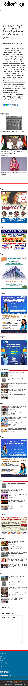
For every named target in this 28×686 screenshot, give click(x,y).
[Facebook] (11, 683)
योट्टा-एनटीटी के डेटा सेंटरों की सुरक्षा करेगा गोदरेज (12, 132)
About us (2, 659)
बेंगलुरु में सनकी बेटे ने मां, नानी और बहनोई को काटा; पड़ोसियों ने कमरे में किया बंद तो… (17, 553)
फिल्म (1, 669)
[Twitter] (13, 683)
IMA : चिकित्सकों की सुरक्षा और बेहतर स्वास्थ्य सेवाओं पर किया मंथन (17, 423)
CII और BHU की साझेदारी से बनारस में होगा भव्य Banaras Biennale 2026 (16, 395)
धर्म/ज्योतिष (2, 667)
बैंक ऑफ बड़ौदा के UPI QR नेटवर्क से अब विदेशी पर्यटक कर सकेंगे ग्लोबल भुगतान (16, 501)
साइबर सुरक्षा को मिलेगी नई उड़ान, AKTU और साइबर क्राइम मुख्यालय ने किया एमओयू (13, 152)
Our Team (2, 661)
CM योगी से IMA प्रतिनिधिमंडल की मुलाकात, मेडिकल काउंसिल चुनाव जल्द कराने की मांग (17, 429)
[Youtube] (14, 683)
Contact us (3, 665)
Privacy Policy (3, 663)
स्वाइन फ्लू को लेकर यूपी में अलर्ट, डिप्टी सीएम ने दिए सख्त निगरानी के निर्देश (17, 418)
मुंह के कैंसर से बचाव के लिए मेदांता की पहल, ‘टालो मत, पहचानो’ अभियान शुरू (17, 407)
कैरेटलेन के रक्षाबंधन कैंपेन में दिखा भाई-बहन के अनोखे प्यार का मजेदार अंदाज (17, 495)
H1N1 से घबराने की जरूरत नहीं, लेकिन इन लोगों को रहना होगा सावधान (17, 412)
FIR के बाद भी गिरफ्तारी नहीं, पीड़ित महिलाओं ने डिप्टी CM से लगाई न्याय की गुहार (17, 547)
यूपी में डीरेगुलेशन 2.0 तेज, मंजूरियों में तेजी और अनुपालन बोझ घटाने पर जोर (17, 384)
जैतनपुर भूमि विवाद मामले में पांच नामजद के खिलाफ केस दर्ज (16, 542)
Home (1, 657)
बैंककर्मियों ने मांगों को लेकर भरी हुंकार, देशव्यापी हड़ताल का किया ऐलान (16, 506)
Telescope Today (7, 40)
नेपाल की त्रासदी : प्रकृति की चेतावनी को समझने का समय (16, 373)
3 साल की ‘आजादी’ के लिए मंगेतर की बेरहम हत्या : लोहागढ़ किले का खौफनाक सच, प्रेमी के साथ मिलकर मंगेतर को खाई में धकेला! (17, 559)
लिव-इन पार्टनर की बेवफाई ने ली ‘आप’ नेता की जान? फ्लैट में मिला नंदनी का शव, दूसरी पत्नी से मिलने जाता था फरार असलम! (17, 565)
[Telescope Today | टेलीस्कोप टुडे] (14, 3)
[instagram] (16, 683)
